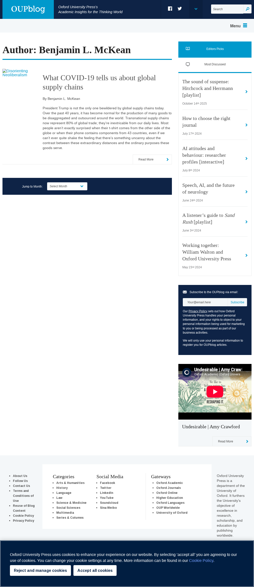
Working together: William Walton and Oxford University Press (206, 252)
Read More (146, 159)
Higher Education (169, 498)
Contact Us (21, 486)
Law (59, 498)
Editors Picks (215, 49)
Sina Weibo (108, 507)
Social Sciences (68, 507)
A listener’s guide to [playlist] (208, 219)
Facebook (170, 8)
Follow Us (20, 481)
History (62, 488)
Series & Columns (70, 517)
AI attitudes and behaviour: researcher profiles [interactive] (204, 155)
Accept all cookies (95, 570)
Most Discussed (215, 64)
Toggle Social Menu (195, 9)
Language (63, 493)
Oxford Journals (168, 488)
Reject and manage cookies (40, 570)
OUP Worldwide (168, 507)
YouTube (107, 498)
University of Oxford (172, 512)
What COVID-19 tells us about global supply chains (99, 82)
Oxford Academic (169, 483)
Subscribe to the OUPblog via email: (214, 292)
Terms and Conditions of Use (23, 496)
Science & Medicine (71, 503)
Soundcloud (109, 503)
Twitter (180, 8)
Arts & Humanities (70, 483)
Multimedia (65, 512)
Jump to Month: (32, 186)
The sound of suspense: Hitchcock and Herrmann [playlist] (207, 88)
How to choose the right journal (206, 122)
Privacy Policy (198, 311)
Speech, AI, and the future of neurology (208, 189)
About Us (20, 476)
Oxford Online (167, 493)
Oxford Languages (170, 503)
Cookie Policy (23, 515)
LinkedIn (106, 493)
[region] (127, 563)
